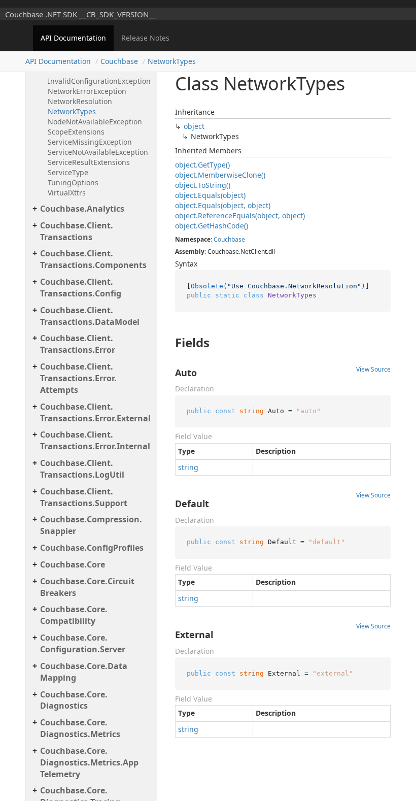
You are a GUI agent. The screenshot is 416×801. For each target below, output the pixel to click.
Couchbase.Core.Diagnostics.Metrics (80, 728)
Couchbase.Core (72, 564)
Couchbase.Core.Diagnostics (74, 700)
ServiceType (68, 172)
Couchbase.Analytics (82, 208)
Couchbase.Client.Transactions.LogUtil (82, 468)
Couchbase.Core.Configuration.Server (82, 643)
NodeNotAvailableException (95, 121)
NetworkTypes (172, 61)
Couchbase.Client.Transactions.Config (80, 287)
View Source (373, 369)
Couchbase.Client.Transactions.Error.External (95, 412)
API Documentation (73, 38)
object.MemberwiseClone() (220, 175)
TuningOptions (73, 182)
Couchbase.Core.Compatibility (74, 615)
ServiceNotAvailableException (98, 152)
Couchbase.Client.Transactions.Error (77, 343)
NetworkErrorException (87, 91)
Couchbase (119, 61)
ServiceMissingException (90, 142)
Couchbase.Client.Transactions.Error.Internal (95, 440)
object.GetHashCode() (211, 225)
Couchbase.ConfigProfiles (92, 547)
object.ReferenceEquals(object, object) (240, 215)
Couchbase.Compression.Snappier (91, 525)
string (188, 467)
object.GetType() (202, 165)
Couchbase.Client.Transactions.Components (93, 259)
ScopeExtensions (76, 132)
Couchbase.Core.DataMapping (83, 671)
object (194, 126)
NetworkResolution (80, 101)
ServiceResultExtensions (89, 162)
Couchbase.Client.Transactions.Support (83, 497)
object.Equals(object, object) (222, 205)
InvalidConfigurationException (99, 81)
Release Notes (145, 38)
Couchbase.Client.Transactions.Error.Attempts (78, 378)
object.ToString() (202, 185)
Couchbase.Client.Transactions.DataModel (90, 316)
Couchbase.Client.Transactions (76, 231)
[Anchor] (167, 342)
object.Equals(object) (210, 195)
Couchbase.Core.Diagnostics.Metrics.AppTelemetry (89, 762)
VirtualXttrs (67, 192)
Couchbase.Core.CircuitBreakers (87, 587)
